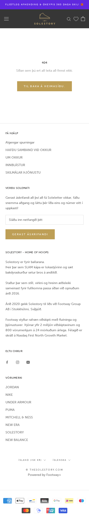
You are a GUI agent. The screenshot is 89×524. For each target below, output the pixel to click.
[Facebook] (7, 362)
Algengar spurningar (19, 142)
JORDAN (12, 387)
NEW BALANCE (16, 440)
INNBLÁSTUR (15, 165)
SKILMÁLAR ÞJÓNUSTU (23, 173)
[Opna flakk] (6, 19)
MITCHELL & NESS (19, 417)
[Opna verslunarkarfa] (83, 18)
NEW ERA (12, 425)
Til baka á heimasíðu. (44, 86)
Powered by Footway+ (44, 475)
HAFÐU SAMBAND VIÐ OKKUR (28, 150)
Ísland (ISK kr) (30, 460)
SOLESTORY (14, 432)
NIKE (9, 395)
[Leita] (69, 19)
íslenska (59, 460)
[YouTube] (28, 362)
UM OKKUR (14, 157)
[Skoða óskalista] (76, 19)
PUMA (10, 410)
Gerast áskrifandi (30, 234)
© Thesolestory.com (44, 469)
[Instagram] (17, 362)
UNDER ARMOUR (18, 402)
